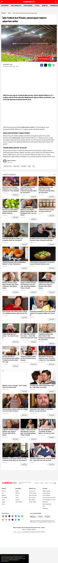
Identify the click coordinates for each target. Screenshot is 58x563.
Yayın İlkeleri (55, 483)
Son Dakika (4, 497)
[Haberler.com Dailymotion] (19, 520)
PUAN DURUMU (28, 5)
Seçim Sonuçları (33, 495)
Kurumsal (45, 488)
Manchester (23, 166)
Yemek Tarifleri (32, 501)
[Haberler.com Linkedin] (15, 516)
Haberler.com (32, 488)
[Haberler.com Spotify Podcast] (22, 516)
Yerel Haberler (18, 501)
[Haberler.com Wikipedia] (6, 520)
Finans (17, 495)
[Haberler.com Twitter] (9, 516)
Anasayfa (3, 13)
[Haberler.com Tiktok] (12, 520)
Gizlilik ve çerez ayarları (18, 532)
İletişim (46, 482)
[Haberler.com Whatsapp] (19, 516)
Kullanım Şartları (46, 491)
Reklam (42, 482)
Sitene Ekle (45, 508)
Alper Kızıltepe (11, 160)
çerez (2, 557)
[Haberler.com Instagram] (12, 516)
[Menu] (2, 2)
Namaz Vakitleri (32, 493)
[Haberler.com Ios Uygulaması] (33, 516)
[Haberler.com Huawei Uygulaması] (47, 516)
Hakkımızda (37, 482)
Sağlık (16, 491)
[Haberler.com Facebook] (6, 516)
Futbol (29, 166)
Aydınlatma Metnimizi (13, 560)
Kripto (3, 499)
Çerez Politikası (46, 495)
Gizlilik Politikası (46, 493)
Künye (51, 482)
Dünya (3, 504)
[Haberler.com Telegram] (15, 520)
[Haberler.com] (9, 483)
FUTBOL (37, 5)
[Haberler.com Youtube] (9, 520)
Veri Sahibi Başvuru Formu (49, 499)
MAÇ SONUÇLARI (16, 5)
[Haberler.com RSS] (3, 520)
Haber (23, 529)
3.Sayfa (3, 501)
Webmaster (45, 501)
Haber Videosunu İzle (44, 58)
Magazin (4, 495)
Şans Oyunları (32, 497)
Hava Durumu (32, 491)
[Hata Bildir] (26, 532)
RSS (44, 506)
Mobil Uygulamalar (47, 504)
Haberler (4, 488)
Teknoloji (17, 493)
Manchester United (8, 166)
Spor (9, 13)
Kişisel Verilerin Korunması (49, 497)
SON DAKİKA (5, 5)
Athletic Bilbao (16, 166)
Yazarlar (17, 499)
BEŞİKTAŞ (45, 5)
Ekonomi (4, 491)
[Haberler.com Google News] (3, 516)
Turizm (17, 497)
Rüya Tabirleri (32, 499)
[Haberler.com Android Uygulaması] (40, 516)
